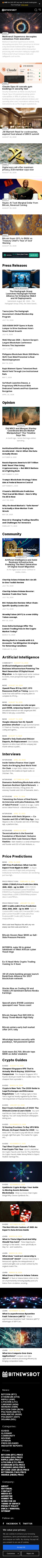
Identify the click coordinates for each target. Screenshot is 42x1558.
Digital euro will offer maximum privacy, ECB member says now (18, 168)
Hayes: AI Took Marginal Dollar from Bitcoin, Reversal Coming (20, 204)
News (5, 33)
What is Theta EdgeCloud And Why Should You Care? (19, 1240)
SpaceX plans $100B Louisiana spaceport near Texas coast (18, 1004)
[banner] (21, 255)
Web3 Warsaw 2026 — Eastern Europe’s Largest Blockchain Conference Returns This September (20, 343)
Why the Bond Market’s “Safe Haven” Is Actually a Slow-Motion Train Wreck (20, 508)
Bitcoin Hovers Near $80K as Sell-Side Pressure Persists (19, 936)
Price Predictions (10, 881)
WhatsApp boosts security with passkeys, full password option (18, 1040)
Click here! (24, 5)
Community (21, 557)
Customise (11, 1553)
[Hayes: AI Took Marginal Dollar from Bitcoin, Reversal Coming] (21, 189)
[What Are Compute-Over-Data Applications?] (21, 1337)
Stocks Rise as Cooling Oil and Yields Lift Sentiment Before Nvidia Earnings (20, 990)
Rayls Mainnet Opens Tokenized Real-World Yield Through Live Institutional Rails (20, 371)
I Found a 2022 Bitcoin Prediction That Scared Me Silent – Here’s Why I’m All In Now (19, 494)
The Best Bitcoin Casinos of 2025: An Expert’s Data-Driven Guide (19, 1228)
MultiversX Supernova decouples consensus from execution (19, 37)
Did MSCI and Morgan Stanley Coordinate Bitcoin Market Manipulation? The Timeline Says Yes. (21, 431)
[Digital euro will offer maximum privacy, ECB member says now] (21, 153)
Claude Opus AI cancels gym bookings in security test (17, 87)
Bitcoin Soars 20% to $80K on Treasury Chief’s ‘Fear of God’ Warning (17, 240)
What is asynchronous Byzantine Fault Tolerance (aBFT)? (18, 1315)
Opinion (21, 425)
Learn (4, 1236)
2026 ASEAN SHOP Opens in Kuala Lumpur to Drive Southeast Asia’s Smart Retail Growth (17, 328)
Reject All (30, 1553)
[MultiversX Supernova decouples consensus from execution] (21, 23)
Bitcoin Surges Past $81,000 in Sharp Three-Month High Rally (18, 1016)
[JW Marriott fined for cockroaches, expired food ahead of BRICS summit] (21, 118)
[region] (21, 1542)
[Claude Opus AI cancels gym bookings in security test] (21, 73)
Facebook (12, 1523)
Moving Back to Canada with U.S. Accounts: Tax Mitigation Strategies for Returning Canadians (20, 643)
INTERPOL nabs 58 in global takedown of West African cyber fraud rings (19, 949)
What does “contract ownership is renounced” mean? (19, 1257)
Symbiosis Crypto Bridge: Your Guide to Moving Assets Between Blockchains (20, 1190)
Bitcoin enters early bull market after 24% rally (18, 1028)
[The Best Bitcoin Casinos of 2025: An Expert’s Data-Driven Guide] (21, 1211)
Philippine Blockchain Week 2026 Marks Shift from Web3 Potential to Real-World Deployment (20, 357)
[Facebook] (3, 1524)
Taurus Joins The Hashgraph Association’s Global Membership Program (17, 314)
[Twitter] (19, 1524)
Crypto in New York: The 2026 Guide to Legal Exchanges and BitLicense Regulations (21, 1091)
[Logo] (9, 10)
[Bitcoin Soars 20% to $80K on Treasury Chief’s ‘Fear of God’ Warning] (21, 224)
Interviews (7, 760)
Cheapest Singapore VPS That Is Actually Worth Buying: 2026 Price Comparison (18, 1071)
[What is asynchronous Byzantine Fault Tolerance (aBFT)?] (21, 1298)
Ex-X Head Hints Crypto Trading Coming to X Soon (18, 962)
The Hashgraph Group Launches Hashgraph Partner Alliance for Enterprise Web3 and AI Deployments (21, 294)
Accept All (21, 1547)
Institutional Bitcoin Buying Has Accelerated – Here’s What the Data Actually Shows (19, 451)
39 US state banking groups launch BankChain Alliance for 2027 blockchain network (20, 976)
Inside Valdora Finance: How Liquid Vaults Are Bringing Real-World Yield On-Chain (19, 765)
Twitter (27, 1523)
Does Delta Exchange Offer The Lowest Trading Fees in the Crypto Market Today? (19, 629)
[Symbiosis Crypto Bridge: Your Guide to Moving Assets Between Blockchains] (21, 1171)
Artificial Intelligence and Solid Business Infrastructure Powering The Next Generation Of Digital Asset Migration (21, 563)
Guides (5, 1066)
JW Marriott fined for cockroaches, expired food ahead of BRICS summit (20, 133)
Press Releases (21, 288)
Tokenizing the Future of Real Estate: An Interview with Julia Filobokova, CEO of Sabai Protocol (20, 802)
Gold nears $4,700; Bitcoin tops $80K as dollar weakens (18, 1052)
